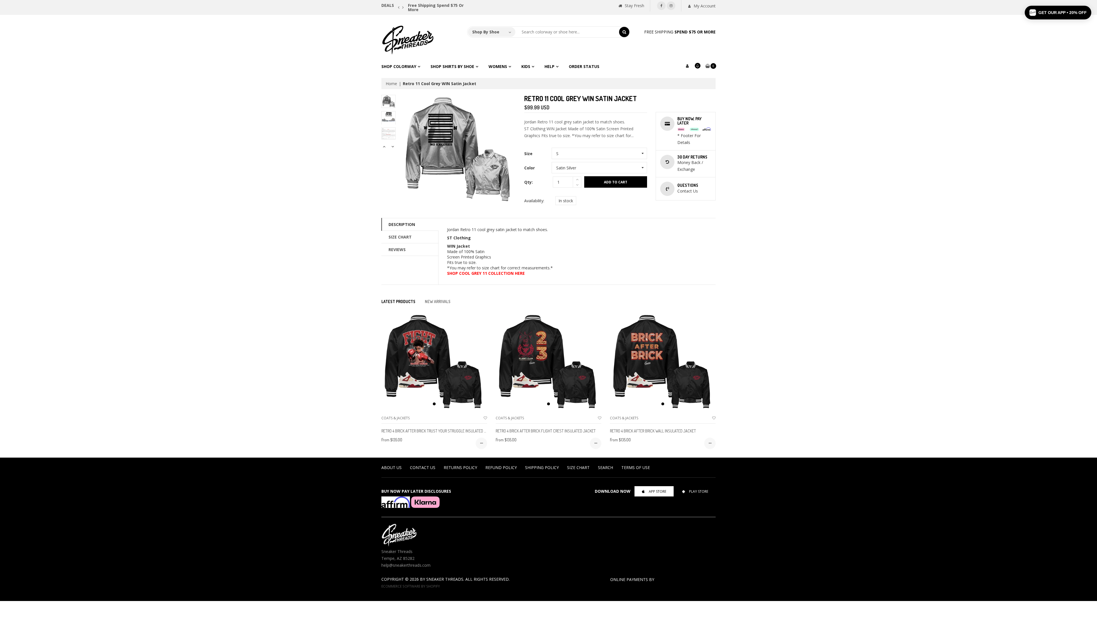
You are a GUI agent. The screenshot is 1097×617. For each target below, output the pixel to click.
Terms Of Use (635, 467)
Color (529, 168)
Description (402, 224)
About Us (391, 467)
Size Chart (400, 237)
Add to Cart (615, 182)
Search (605, 467)
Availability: (534, 200)
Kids (525, 66)
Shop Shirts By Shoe (452, 66)
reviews (397, 249)
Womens (498, 66)
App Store (657, 491)
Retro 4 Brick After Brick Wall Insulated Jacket (653, 430)
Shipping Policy (542, 467)
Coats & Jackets (395, 418)
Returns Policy (460, 467)
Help (549, 66)
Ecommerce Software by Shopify (410, 586)
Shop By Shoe (485, 32)
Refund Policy (501, 467)
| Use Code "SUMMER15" (475, 5)
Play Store (698, 491)
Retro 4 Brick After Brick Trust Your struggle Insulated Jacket (439, 430)
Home (391, 83)
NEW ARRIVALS (438, 301)
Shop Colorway (398, 66)
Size (528, 153)
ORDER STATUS (584, 66)
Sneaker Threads (444, 579)
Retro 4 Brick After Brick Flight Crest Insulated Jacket (546, 430)
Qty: (528, 182)
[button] (1058, 12)
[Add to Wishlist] (485, 418)
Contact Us (422, 467)
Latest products (398, 301)
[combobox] (567, 32)
